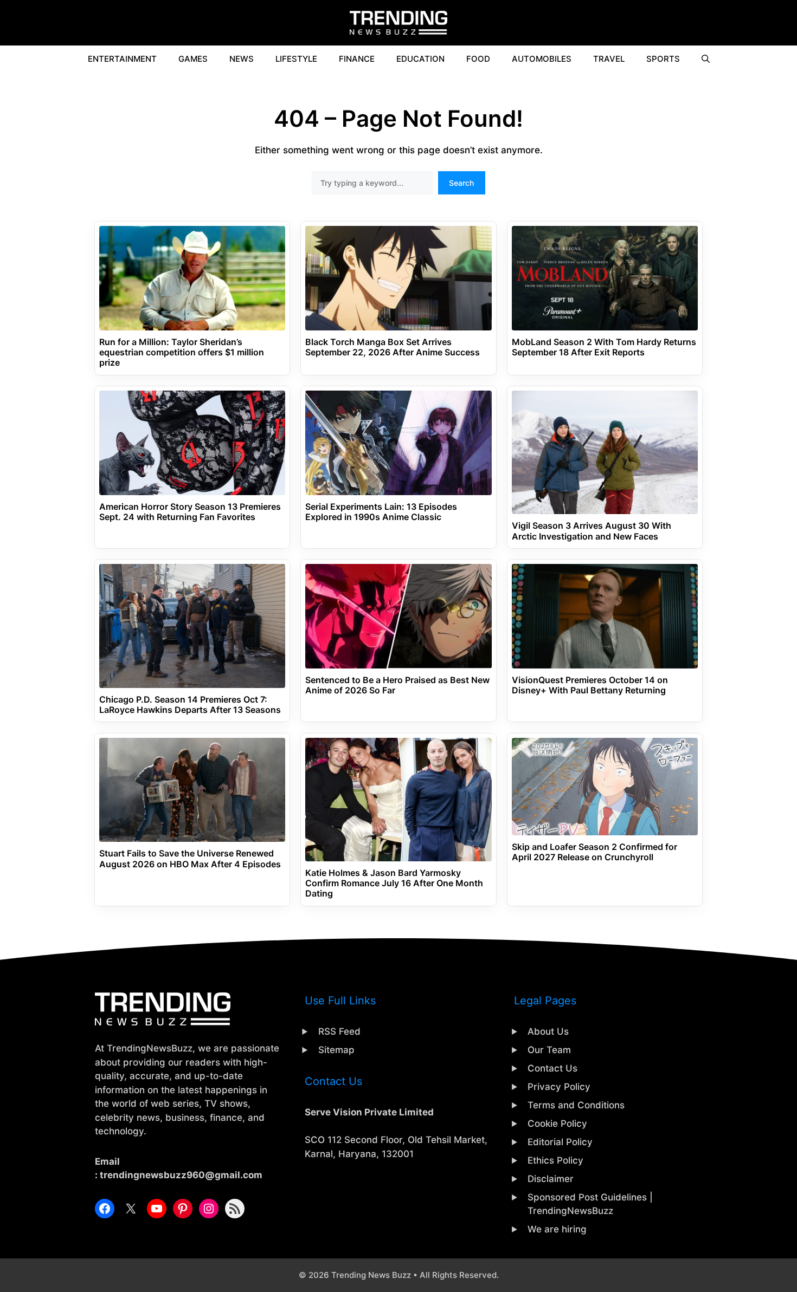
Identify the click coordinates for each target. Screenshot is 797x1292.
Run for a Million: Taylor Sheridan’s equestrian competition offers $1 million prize (181, 352)
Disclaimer (551, 1178)
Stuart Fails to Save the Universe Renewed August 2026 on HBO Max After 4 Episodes (190, 858)
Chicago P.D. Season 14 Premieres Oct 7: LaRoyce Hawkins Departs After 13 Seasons (190, 704)
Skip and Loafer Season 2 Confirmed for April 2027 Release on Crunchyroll (594, 852)
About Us (548, 1031)
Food (478, 59)
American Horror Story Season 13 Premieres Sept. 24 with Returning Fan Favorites (190, 512)
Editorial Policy (560, 1142)
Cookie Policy (557, 1123)
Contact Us (552, 1068)
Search (461, 182)
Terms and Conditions (576, 1105)
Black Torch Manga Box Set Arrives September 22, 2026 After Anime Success (392, 347)
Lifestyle (296, 59)
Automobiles (541, 59)
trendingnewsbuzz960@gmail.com (181, 1175)
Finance (357, 59)
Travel (609, 59)
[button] (706, 59)
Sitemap (336, 1049)
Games (193, 59)
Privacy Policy (559, 1086)
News (241, 59)
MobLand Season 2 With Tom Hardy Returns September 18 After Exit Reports (604, 347)
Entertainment (122, 59)
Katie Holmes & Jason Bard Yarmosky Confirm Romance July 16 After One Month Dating (394, 883)
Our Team (549, 1049)
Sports (663, 59)
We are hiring (557, 1229)
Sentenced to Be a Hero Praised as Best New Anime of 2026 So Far (397, 685)
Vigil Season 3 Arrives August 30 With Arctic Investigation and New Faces (591, 531)
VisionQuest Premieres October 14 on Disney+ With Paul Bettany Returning (590, 685)
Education (420, 59)
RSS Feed (339, 1031)
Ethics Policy (555, 1160)
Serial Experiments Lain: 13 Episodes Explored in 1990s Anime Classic (381, 512)
